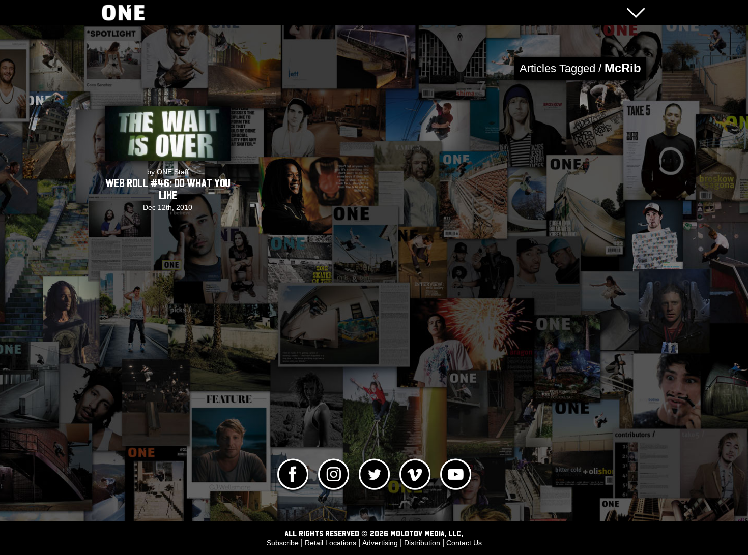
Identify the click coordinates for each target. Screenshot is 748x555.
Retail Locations (330, 543)
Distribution (422, 543)
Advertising (380, 543)
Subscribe (283, 543)
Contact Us (464, 543)
